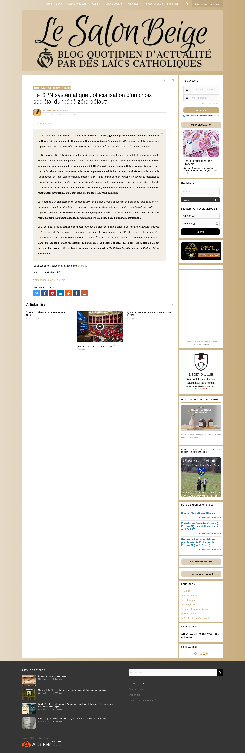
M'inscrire (215, 115)
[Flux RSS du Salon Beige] (204, 654)
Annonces (133, 4)
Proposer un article (153, 4)
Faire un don (190, 595)
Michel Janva (50, 110)
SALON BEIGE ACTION (201, 125)
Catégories (190, 604)
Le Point (82, 266)
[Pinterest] (52, 293)
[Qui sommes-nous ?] (195, 654)
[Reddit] (68, 293)
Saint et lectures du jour (196, 609)
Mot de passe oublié (210, 104)
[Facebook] (44, 293)
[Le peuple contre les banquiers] (29, 685)
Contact (96, 4)
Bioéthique (39, 88)
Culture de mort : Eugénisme (58, 88)
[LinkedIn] (60, 293)
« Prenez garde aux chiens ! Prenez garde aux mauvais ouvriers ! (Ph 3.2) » (72, 718)
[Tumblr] (76, 293)
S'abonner (134, 694)
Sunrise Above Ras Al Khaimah (198, 513)
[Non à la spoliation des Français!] (201, 156)
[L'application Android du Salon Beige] (207, 654)
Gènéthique (46, 123)
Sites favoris (190, 613)
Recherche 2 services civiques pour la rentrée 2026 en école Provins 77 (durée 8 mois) (198, 542)
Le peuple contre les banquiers (52, 676)
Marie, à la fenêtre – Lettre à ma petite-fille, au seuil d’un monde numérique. (72, 690)
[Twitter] (36, 293)
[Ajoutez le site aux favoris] (201, 654)
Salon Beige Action (77, 4)
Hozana (207, 344)
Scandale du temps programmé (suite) (96, 346)
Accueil (49, 4)
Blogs (59, 4)
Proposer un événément (201, 574)
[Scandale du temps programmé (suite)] (100, 341)
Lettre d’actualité (114, 4)
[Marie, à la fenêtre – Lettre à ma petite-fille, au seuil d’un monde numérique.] (29, 699)
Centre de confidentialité (197, 618)
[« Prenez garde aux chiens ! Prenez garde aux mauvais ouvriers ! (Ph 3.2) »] (29, 727)
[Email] (84, 293)
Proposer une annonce (201, 562)
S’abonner (189, 600)
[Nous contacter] (198, 654)
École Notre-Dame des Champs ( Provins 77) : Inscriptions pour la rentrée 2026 (199, 526)
